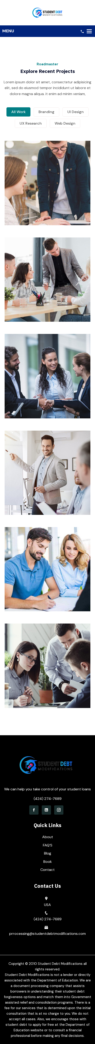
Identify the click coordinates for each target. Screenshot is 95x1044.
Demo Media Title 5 (48, 581)
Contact (47, 869)
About (47, 836)
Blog (47, 853)
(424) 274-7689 (48, 798)
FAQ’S (47, 845)
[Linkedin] (46, 810)
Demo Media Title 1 (48, 195)
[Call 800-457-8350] (82, 31)
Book (47, 861)
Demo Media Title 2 (48, 292)
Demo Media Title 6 (48, 678)
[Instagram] (58, 810)
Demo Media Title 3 (48, 388)
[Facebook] (34, 810)
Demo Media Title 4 (48, 485)
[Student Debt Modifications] (47, 12)
